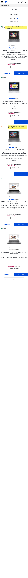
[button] (16, 27)
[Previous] (10, 279)
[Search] (19, 2)
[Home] (6, 2)
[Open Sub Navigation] (2, 2)
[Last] (22, 279)
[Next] (18, 279)
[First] (6, 279)
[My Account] (22, 2)
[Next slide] (19, 36)
